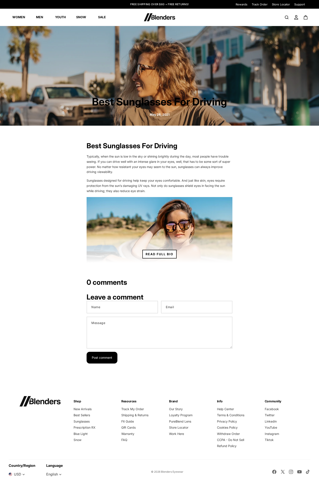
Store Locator (281, 4)
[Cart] (306, 17)
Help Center (225, 409)
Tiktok (269, 440)
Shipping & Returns (134, 415)
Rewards (241, 4)
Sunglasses (82, 421)
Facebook (272, 409)
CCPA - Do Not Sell (230, 440)
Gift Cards (128, 427)
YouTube (271, 427)
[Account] (296, 17)
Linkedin (271, 421)
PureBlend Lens (180, 421)
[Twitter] (282, 471)
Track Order (260, 4)
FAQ (124, 440)
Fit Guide (127, 421)
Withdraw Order (228, 434)
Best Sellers (82, 415)
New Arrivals (83, 409)
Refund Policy (227, 446)
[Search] (286, 17)
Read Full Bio (159, 254)
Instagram (272, 434)
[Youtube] (299, 471)
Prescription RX (84, 427)
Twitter (270, 415)
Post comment (102, 357)
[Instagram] (291, 471)
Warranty (127, 434)
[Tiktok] (307, 471)
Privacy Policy (227, 421)
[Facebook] (274, 471)
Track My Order (132, 409)
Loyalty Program (180, 415)
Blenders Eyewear (172, 471)
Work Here (176, 434)
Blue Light (81, 434)
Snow (77, 440)
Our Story (176, 409)
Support (299, 4)
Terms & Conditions (230, 415)
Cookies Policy (227, 427)
